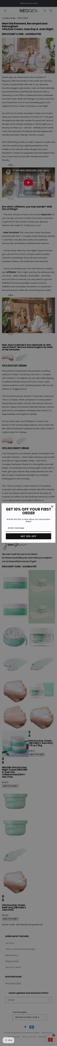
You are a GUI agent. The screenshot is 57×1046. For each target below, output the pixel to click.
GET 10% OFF (28, 536)
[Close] (52, 506)
